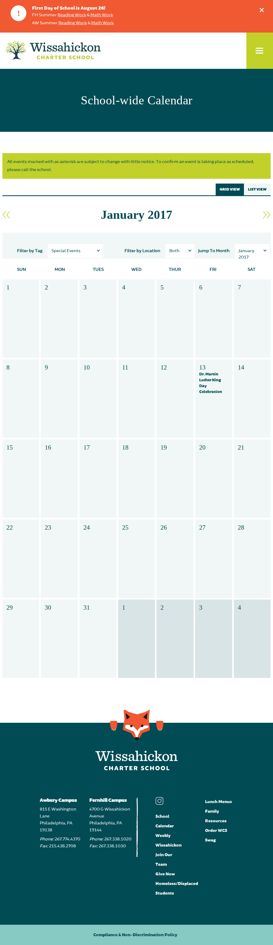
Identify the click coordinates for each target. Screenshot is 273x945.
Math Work (101, 15)
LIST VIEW (257, 189)
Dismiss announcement (262, 10)
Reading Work (72, 15)
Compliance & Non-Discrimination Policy (135, 935)
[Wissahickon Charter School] (53, 51)
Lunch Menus (218, 802)
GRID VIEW (230, 189)
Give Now (165, 874)
